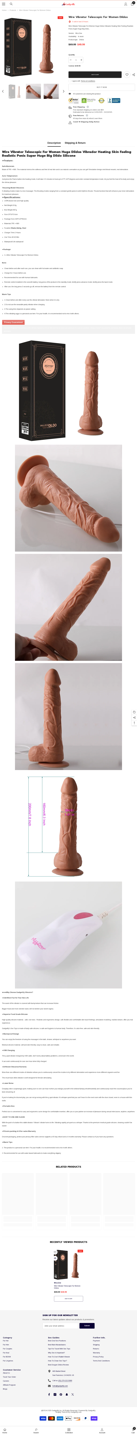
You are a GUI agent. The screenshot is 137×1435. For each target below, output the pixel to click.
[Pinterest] (61, 1394)
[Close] (51, 1414)
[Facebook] (49, 1394)
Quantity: (71, 55)
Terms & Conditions (88, 81)
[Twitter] (72, 1394)
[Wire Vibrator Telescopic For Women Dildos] (68, 1264)
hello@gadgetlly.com (60, 1386)
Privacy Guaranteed (13, 322)
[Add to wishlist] (55, 1252)
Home (4, 10)
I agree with (76, 81)
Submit (87, 1326)
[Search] (11, 4)
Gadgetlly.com (76, 1412)
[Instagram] (55, 1394)
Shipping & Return (75, 143)
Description (54, 143)
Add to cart (95, 74)
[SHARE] (132, 75)
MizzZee (78, 33)
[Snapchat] (67, 1394)
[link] (127, 74)
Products (13, 10)
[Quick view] (55, 1258)
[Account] (125, 4)
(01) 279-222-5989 (65, 1381)
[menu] (3, 4)
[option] (33, 46)
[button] (3, 91)
